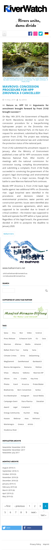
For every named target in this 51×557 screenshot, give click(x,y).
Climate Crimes (10, 355)
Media (27, 344)
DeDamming (34, 355)
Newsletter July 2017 (10, 452)
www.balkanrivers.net (13, 267)
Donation (40, 401)
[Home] (25, 8)
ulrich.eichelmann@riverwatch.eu (15, 273)
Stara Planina (26, 401)
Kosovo (7, 418)
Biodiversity (8, 390)
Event (15, 384)
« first (7, 506)
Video (29, 333)
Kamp (25, 350)
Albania (16, 373)
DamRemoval (23, 361)
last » (43, 515)
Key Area (34, 378)
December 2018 (8, 480)
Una (15, 378)
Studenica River (10, 430)
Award (6, 407)
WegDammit (9, 361)
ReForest (36, 418)
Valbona (26, 373)
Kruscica (25, 384)
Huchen (27, 413)
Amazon (37, 344)
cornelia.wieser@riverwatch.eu (14, 276)
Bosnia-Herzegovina (12, 367)
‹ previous (19, 506)
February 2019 (8, 487)
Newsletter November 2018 (13, 447)
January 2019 (7, 484)
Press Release (9, 338)
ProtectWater (38, 384)
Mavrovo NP (38, 373)
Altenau (18, 344)
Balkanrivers (9, 234)
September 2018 (9, 471)
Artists (30, 424)
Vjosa (6, 333)
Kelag (36, 413)
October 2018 (8, 474)
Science (39, 333)
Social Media (38, 395)
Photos (6, 384)
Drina (22, 355)
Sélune (7, 378)
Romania (28, 367)
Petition (39, 367)
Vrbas (6, 373)
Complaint (25, 407)
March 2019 (7, 490)
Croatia (24, 378)
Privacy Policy (35, 544)
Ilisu (14, 333)
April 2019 (6, 493)
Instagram (25, 395)
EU (37, 338)
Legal (15, 407)
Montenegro (9, 424)
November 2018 (9, 477)
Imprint (46, 544)
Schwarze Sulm (25, 338)
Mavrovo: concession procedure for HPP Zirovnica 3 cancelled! (21, 89)
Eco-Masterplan (10, 395)
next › (34, 512)
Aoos (27, 418)
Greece (21, 424)
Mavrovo (7, 344)
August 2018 (7, 468)
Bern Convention (24, 390)
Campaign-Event (10, 401)
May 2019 (6, 496)
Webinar (17, 418)
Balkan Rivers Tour (11, 350)
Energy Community (12, 413)
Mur (21, 333)
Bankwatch (37, 361)
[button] (12, 528)
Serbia (38, 390)
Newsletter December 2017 (13, 450)
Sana (34, 350)
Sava (44, 338)
